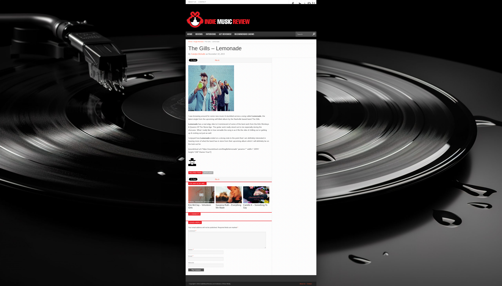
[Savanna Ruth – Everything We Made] (229, 202)
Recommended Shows (244, 34)
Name (191, 250)
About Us (192, 2)
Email (190, 256)
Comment (192, 231)
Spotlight (208, 173)
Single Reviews (199, 42)
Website (191, 263)
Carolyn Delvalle (198, 54)
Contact (202, 2)
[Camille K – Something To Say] (256, 202)
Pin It (217, 60)
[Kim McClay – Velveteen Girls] (201, 202)
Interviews (211, 34)
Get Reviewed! (225, 34)
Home (189, 34)
